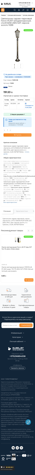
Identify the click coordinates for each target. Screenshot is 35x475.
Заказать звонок (17, 368)
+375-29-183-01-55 (24, 3)
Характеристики (22, 211)
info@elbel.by (17, 365)
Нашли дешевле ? (18, 114)
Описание (7, 211)
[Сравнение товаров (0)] (23, 10)
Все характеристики (10, 202)
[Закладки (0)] (27, 10)
